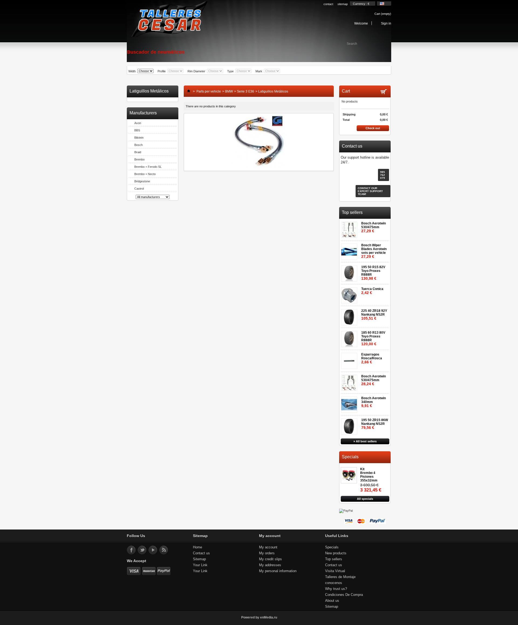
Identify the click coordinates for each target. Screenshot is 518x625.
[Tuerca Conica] (350, 293)
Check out (373, 128)
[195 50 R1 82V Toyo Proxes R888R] (350, 271)
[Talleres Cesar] (169, 19)
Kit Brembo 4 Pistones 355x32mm (368, 474)
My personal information (278, 571)
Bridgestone (142, 181)
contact (328, 4)
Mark (258, 71)
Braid (137, 152)
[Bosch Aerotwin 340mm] (350, 402)
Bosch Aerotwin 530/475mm (373, 227)
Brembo (139, 159)
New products (335, 553)
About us (332, 601)
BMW (229, 91)
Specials (350, 457)
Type (230, 71)
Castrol (139, 188)
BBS (137, 130)
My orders (267, 553)
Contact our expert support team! (370, 191)
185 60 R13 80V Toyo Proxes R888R (373, 338)
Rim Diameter (196, 71)
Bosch (138, 144)
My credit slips (270, 559)
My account (268, 547)
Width (132, 71)
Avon (137, 123)
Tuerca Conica (372, 291)
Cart (382, 13)
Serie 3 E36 (245, 91)
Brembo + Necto (145, 174)
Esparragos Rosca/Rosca (371, 358)
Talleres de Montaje (340, 577)
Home (197, 547)
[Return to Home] (187, 91)
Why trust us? (336, 589)
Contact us (201, 553)
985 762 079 (382, 174)
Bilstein (139, 137)
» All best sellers (365, 441)
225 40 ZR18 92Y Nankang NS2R (374, 314)
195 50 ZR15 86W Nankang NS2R (374, 424)
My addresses (270, 565)
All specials (365, 498)
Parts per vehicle (208, 91)
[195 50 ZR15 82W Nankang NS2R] (350, 424)
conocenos (333, 583)
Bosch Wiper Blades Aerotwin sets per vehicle (374, 251)
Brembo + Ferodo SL (148, 166)
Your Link (200, 565)
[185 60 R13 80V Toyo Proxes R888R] (350, 337)
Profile (162, 71)
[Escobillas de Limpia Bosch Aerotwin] (350, 250)
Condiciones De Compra (344, 595)
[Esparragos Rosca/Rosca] (350, 359)
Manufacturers (143, 113)
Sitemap (199, 559)
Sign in (386, 23)
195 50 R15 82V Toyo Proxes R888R (373, 273)
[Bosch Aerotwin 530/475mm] (350, 228)
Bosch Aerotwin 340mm (373, 402)
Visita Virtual (335, 571)
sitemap (343, 4)
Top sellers (352, 212)
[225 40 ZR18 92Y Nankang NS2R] (350, 315)
